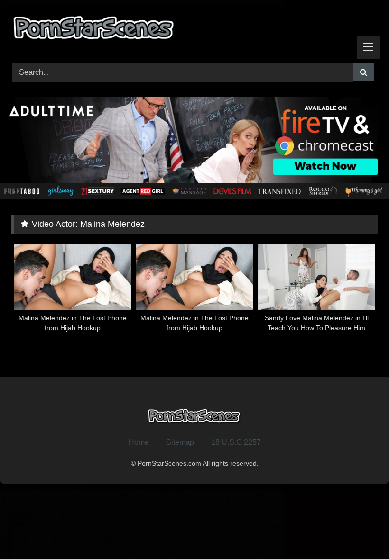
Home (139, 442)
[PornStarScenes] (194, 30)
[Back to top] (359, 531)
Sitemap (180, 442)
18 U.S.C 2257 (236, 442)
